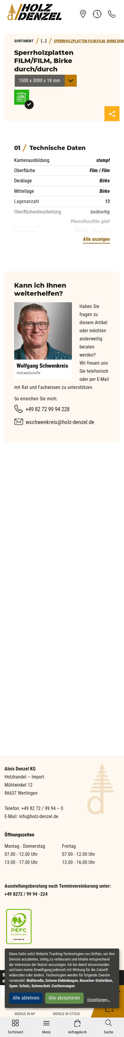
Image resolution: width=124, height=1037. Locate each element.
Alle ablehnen (26, 998)
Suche (108, 1027)
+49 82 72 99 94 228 (48, 409)
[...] (43, 41)
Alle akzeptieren (64, 998)
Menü (46, 1027)
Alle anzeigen (96, 239)
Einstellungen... (98, 999)
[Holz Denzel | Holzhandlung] (35, 12)
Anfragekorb (77, 1027)
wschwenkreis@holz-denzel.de (60, 422)
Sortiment (15, 1027)
